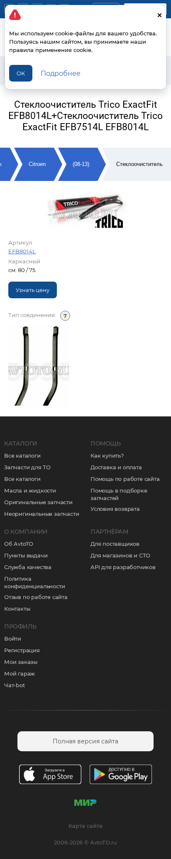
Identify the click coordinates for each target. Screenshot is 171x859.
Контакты (17, 608)
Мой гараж (19, 673)
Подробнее (61, 73)
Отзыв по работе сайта (36, 597)
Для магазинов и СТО (120, 555)
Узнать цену (32, 290)
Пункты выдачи (25, 555)
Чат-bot (14, 685)
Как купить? (107, 455)
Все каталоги (22, 455)
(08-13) (81, 164)
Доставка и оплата (116, 467)
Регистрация (22, 650)
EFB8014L (22, 251)
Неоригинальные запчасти (41, 513)
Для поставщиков (114, 543)
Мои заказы (20, 661)
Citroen (37, 164)
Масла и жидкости (30, 490)
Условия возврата (115, 508)
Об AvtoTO (18, 543)
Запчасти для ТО (27, 467)
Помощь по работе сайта (125, 478)
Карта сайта (85, 825)
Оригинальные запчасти (38, 502)
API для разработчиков (123, 567)
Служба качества (27, 567)
